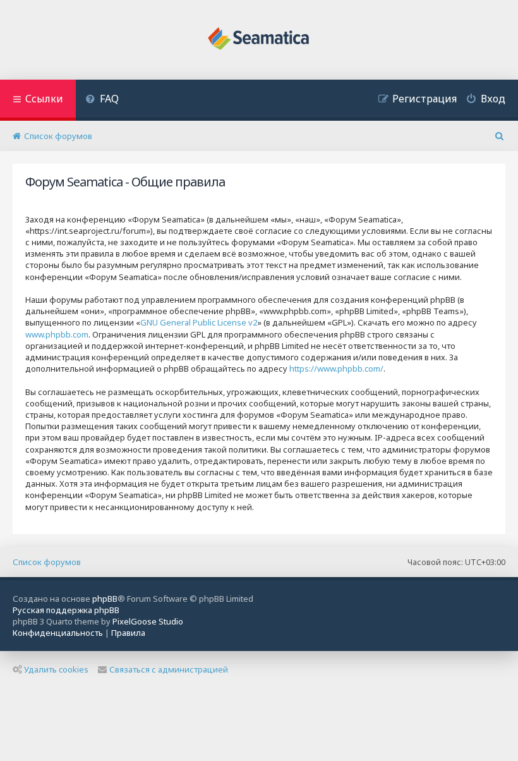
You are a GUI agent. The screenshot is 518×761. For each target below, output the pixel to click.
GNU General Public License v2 (198, 322)
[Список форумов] (259, 39)
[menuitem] (102, 100)
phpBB (104, 598)
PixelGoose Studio (147, 621)
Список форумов (47, 562)
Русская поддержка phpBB (66, 610)
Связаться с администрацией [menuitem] (168, 669)
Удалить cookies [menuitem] (56, 669)
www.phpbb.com (56, 334)
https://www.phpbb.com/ (336, 368)
